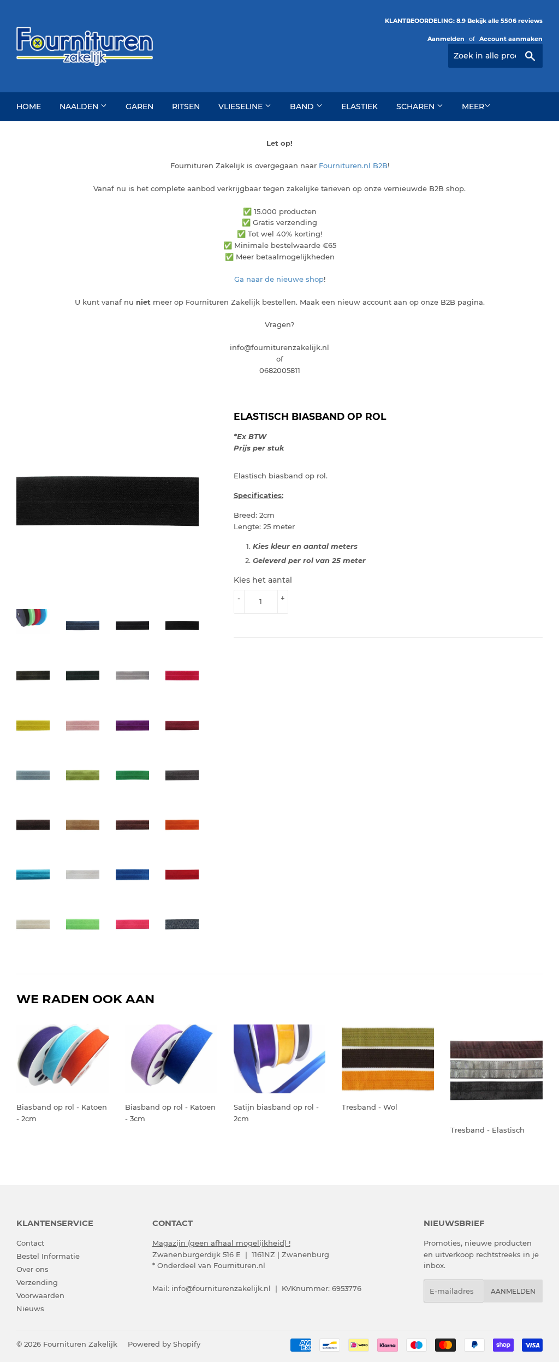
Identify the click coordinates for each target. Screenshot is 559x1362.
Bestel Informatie (48, 1256)
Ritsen (186, 106)
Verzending (37, 1282)
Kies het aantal (263, 580)
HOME (28, 106)
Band (303, 106)
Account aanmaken (511, 39)
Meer (473, 106)
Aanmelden (446, 39)
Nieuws (30, 1308)
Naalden (80, 106)
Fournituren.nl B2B (353, 165)
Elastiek (359, 106)
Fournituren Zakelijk (80, 1344)
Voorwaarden (40, 1295)
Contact (30, 1243)
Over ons (32, 1269)
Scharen (416, 106)
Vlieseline (241, 106)
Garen (139, 106)
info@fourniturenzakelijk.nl (221, 1288)
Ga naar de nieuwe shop (279, 279)
